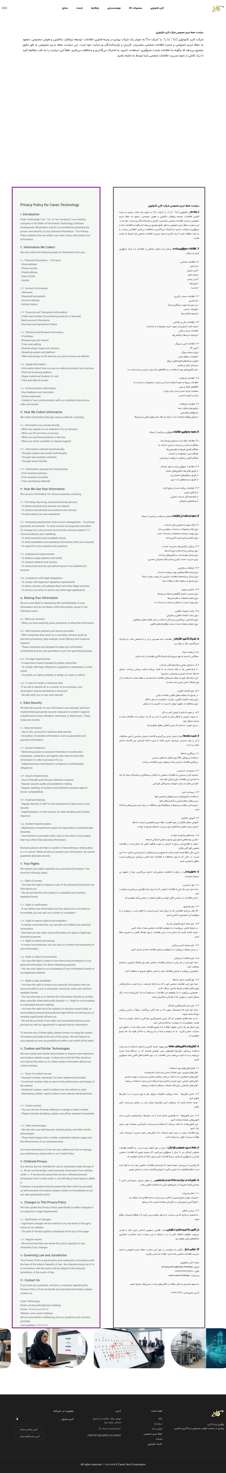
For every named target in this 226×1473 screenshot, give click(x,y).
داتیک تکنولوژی (154, 1444)
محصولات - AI (135, 8)
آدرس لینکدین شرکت (29, 1429)
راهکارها (95, 8)
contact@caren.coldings (104, 1436)
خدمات (79, 8)
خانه (160, 1419)
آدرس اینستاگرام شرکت (29, 1436)
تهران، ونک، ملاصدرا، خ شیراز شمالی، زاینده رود (107, 1420)
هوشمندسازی (114, 8)
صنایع (65, 8)
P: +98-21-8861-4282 (110, 1429)
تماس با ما (157, 1429)
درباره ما (158, 1424)
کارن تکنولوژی (157, 8)
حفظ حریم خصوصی (152, 1434)
